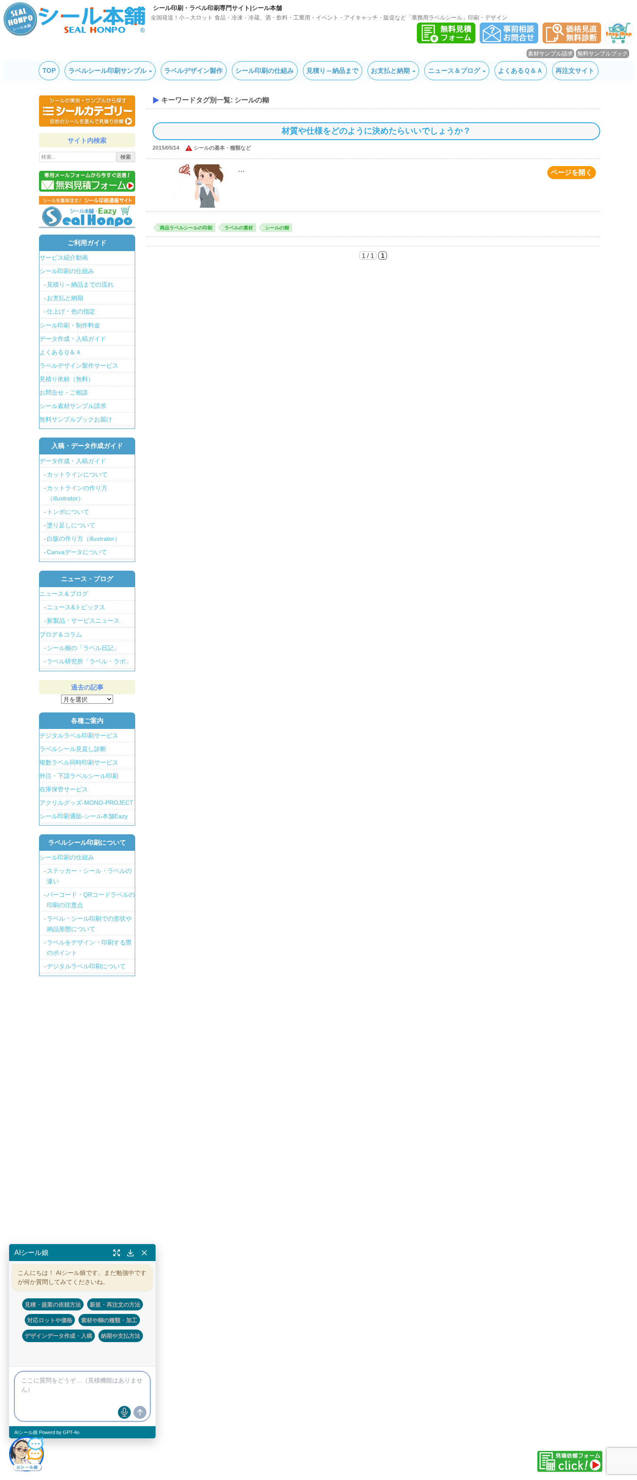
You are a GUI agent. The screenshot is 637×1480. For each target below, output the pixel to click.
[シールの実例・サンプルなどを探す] (87, 111)
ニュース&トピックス (76, 607)
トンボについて (68, 511)
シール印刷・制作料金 (69, 325)
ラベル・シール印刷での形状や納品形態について (89, 923)
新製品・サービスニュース (83, 620)
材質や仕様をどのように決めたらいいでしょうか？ (376, 130)
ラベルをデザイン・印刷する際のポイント (89, 947)
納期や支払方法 (120, 1335)
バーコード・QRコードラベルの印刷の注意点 (91, 899)
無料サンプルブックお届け (75, 419)
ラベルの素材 (238, 227)
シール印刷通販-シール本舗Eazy (83, 816)
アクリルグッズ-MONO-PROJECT (86, 802)
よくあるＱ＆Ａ (520, 70)
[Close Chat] (144, 1253)
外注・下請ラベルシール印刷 (78, 775)
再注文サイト (575, 70)
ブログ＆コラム (60, 634)
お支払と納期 (390, 70)
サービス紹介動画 (63, 257)
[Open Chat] (26, 1453)
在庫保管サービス (63, 789)
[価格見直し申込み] (571, 41)
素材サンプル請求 (550, 53)
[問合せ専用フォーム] (509, 41)
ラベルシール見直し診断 (72, 748)
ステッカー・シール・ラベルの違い (89, 876)
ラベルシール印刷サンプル (107, 70)
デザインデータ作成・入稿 (58, 1335)
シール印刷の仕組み (264, 70)
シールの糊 (277, 227)
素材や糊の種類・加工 (109, 1320)
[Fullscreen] (116, 1253)
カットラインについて (77, 474)
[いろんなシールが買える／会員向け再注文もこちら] (87, 211)
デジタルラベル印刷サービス (78, 735)
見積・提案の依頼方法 (53, 1304)
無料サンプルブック (602, 53)
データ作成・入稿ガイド (72, 338)
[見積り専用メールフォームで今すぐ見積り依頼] (87, 181)
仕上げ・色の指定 (71, 311)
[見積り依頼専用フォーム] (446, 41)
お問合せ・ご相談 (63, 392)
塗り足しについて (71, 525)
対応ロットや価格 (49, 1320)
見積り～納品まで (332, 70)
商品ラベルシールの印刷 (186, 227)
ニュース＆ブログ (454, 70)
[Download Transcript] (130, 1253)
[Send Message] (139, 1412)
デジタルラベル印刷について (86, 966)
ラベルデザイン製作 (193, 70)
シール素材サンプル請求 (72, 405)
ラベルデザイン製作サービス (78, 365)
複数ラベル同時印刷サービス (78, 762)
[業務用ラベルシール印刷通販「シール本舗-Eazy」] (619, 41)
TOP (49, 70)
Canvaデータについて (77, 552)
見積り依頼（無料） (66, 379)
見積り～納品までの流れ (80, 284)
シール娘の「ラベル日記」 (83, 647)
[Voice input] (124, 1412)
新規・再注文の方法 (115, 1304)
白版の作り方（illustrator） (83, 538)
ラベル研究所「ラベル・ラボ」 (89, 661)
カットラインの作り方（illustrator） (77, 493)
